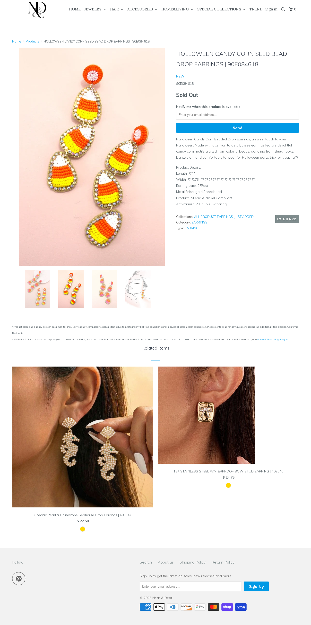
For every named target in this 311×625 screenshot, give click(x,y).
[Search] (283, 9)
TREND (256, 9)
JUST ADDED (244, 217)
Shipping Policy (193, 562)
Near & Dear (162, 598)
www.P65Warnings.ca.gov (272, 339)
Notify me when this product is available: (208, 107)
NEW (180, 76)
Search (146, 562)
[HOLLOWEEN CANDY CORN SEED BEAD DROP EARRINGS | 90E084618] (91, 157)
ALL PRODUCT (205, 217)
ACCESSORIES (141, 9)
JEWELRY (94, 9)
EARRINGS (225, 217)
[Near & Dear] (37, 10)
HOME (75, 9)
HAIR (115, 9)
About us (166, 562)
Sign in (271, 9)
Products (32, 41)
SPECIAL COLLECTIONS (220, 9)
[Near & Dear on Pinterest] (20, 578)
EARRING (192, 228)
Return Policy (222, 562)
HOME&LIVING (176, 9)
